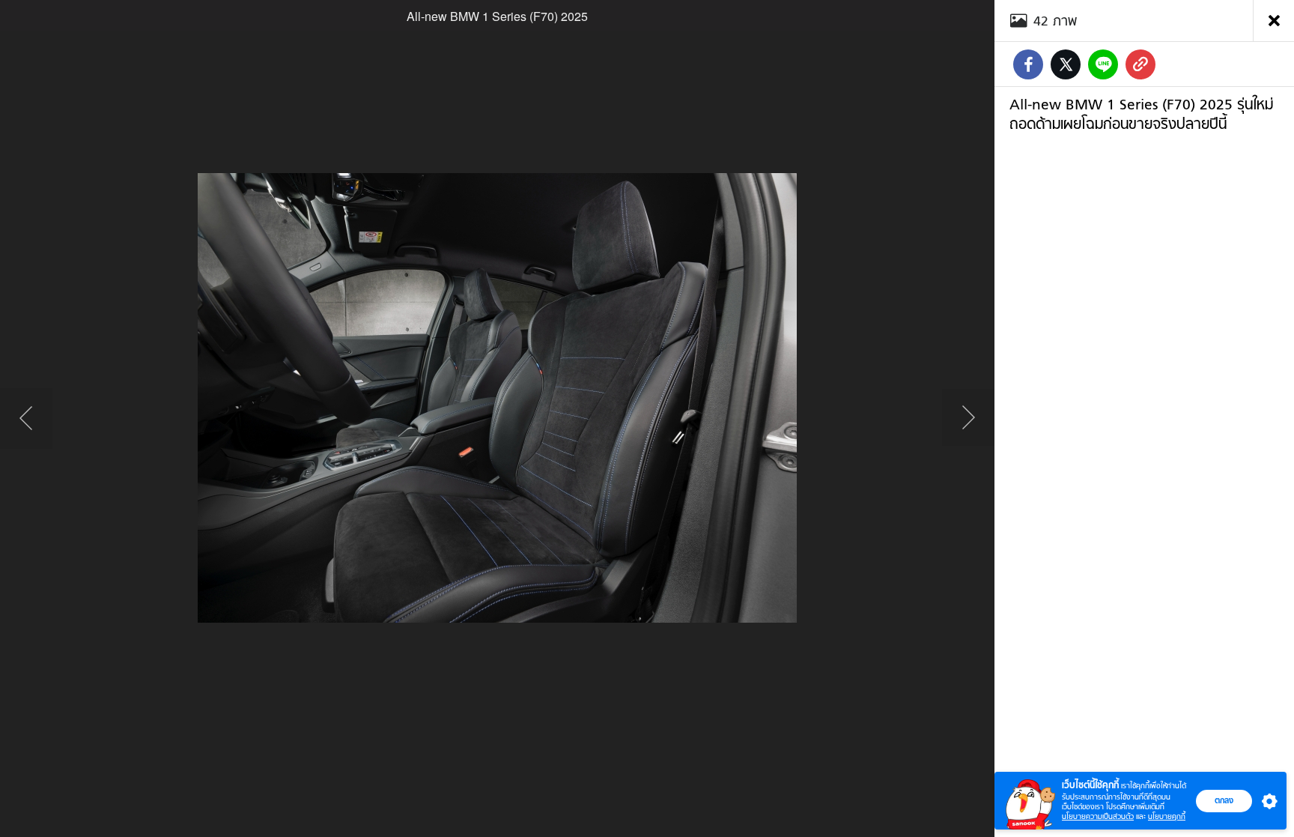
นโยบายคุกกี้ (1166, 816)
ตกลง (1224, 800)
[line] (1103, 64)
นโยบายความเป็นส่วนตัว (1098, 816)
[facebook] (1028, 64)
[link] (1140, 64)
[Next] (968, 418)
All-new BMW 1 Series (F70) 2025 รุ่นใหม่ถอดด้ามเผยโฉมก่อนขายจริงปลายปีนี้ (1141, 114)
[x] (1066, 64)
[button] (1266, 801)
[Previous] (26, 418)
